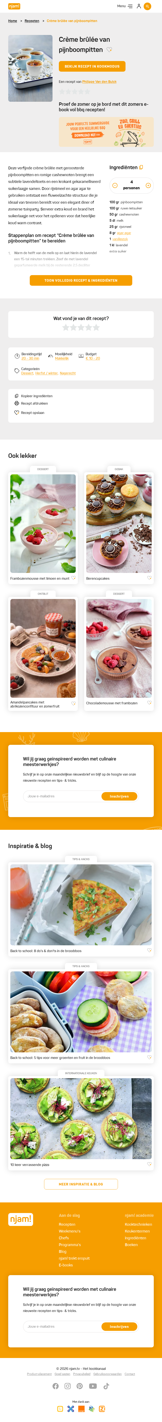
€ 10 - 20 (93, 358)
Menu (121, 6)
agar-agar (124, 233)
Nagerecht (68, 373)
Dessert (27, 373)
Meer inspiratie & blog (81, 1184)
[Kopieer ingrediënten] (141, 168)
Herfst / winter (46, 373)
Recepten (32, 21)
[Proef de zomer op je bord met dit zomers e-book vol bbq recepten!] (106, 132)
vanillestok (120, 239)
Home (12, 21)
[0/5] (74, 91)
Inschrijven (119, 796)
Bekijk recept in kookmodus (92, 66)
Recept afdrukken (34, 403)
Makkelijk (62, 358)
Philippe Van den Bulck (99, 82)
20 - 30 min (30, 358)
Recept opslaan (32, 413)
